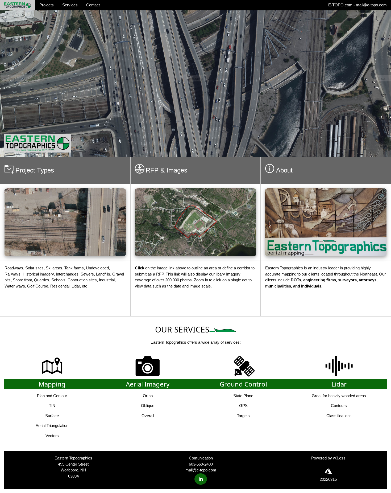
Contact (93, 5)
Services (70, 5)
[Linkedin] (200, 479)
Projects (46, 5)
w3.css (339, 458)
